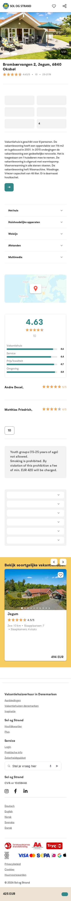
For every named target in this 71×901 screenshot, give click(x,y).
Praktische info (13, 752)
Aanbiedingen (13, 700)
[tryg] (55, 848)
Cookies (9, 869)
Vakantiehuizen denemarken (22, 706)
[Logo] (15, 6)
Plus (7, 732)
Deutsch (10, 806)
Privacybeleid (13, 864)
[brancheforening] (18, 848)
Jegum (13, 614)
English (9, 811)
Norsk (8, 817)
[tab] (22, 608)
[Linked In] (27, 791)
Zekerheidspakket (15, 758)
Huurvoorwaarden (15, 875)
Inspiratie (10, 711)
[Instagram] (9, 791)
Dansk (8, 828)
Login (8, 747)
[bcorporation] (8, 858)
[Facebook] (18, 791)
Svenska (9, 822)
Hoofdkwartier (13, 726)
